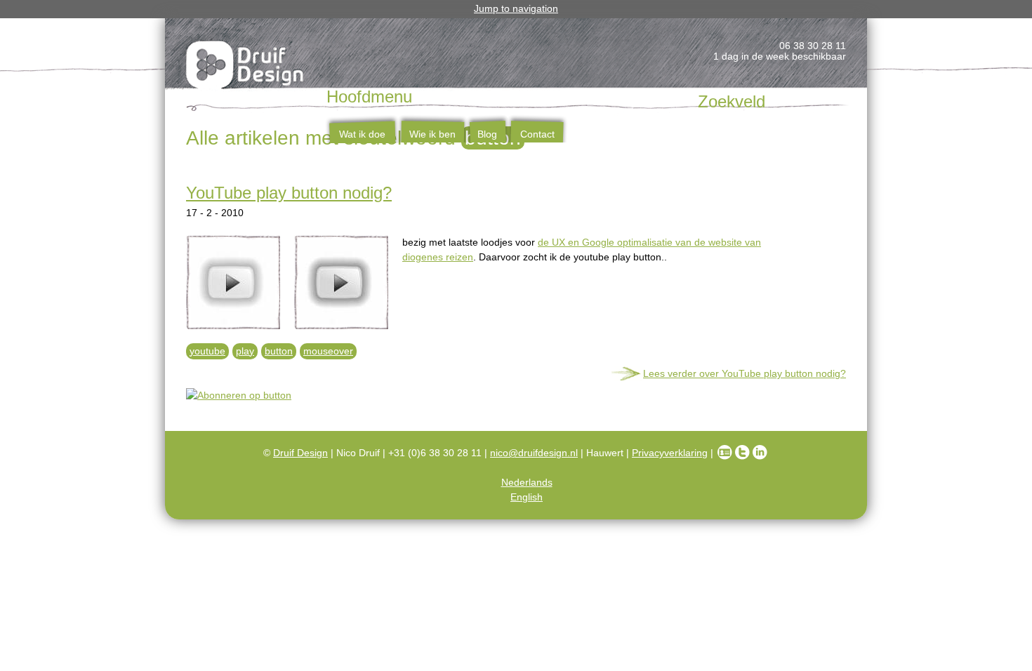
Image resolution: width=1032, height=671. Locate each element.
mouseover (328, 351)
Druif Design (300, 452)
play (245, 351)
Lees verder (744, 373)
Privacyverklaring (670, 452)
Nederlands (527, 482)
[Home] (245, 67)
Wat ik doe (362, 134)
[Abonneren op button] (516, 395)
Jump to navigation (516, 8)
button (279, 351)
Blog (487, 134)
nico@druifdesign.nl (534, 452)
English (526, 497)
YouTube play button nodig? (289, 192)
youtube (207, 351)
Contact (537, 134)
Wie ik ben (432, 134)
